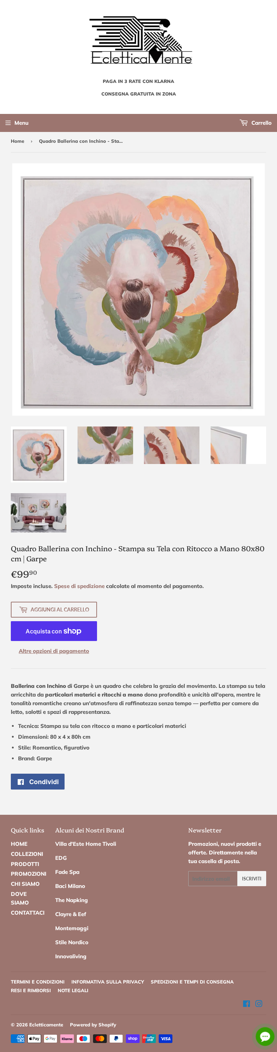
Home (17, 141)
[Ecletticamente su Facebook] (246, 1004)
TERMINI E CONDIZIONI (38, 982)
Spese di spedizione (79, 586)
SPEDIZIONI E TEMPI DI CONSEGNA (192, 982)
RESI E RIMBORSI (31, 990)
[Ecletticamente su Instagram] (259, 1004)
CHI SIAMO (25, 883)
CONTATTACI (27, 912)
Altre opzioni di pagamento (54, 650)
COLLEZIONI (27, 853)
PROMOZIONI (28, 873)
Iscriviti (251, 878)
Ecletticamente (46, 1024)
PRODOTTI (25, 864)
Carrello (261, 122)
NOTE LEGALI (73, 990)
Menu (21, 122)
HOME (19, 843)
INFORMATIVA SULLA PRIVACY (107, 982)
